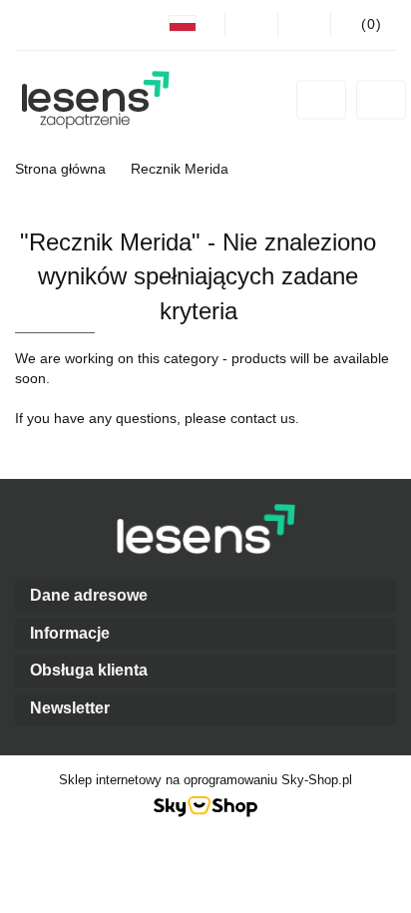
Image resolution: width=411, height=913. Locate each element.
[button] (205, 596)
